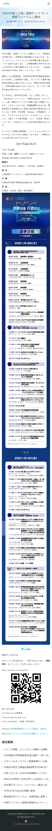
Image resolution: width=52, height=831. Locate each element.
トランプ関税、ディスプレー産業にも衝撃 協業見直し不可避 (27, 749)
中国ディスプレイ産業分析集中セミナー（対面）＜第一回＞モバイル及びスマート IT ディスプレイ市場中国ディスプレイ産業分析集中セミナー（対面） (27, 802)
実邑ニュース (18, 21)
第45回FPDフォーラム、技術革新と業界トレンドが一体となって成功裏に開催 (27, 796)
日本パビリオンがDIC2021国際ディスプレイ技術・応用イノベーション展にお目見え (27, 773)
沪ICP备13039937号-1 (26, 817)
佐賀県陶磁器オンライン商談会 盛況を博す (30, 728)
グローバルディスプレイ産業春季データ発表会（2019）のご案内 (27, 761)
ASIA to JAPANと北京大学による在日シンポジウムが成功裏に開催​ (27, 779)
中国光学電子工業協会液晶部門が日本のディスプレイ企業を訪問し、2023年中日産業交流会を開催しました (27, 767)
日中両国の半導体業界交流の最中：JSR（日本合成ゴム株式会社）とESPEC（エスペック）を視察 (27, 755)
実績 (10, 21)
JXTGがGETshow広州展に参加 (19, 790)
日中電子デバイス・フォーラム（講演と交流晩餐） (27, 785)
